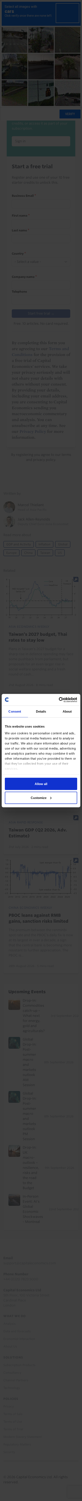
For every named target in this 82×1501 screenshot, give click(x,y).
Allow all (41, 784)
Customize (38, 797)
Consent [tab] (14, 711)
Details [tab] (41, 711)
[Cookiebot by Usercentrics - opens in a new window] (59, 699)
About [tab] (67, 711)
